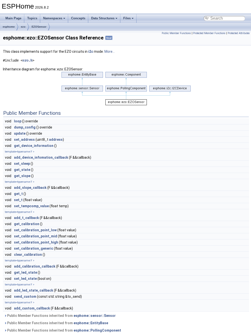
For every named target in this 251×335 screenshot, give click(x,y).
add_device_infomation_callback (41, 157)
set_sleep (22, 164)
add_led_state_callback (33, 290)
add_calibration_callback (34, 266)
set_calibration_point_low (35, 230)
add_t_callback (26, 218)
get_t (18, 194)
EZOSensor (39, 26)
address (56, 140)
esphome (9, 26)
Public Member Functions (176, 33)
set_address (24, 140)
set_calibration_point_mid (35, 236)
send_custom (25, 296)
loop (17, 121)
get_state (22, 170)
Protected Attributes (239, 33)
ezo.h (27, 60)
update (19, 133)
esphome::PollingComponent (97, 330)
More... (109, 51)
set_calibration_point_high (36, 242)
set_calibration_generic (33, 248)
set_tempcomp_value (31, 206)
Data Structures (102, 18)
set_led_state (25, 279)
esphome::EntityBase (91, 323)
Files (127, 18)
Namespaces (52, 18)
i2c (90, 51)
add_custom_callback (32, 308)
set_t (18, 200)
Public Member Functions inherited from (61, 316)
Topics (32, 18)
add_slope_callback (30, 188)
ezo (23, 26)
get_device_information (33, 146)
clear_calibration (28, 255)
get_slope (22, 176)
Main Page (13, 18)
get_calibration (26, 224)
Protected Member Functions (209, 33)
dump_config (25, 127)
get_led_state (25, 272)
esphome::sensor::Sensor (95, 316)
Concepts (78, 18)
